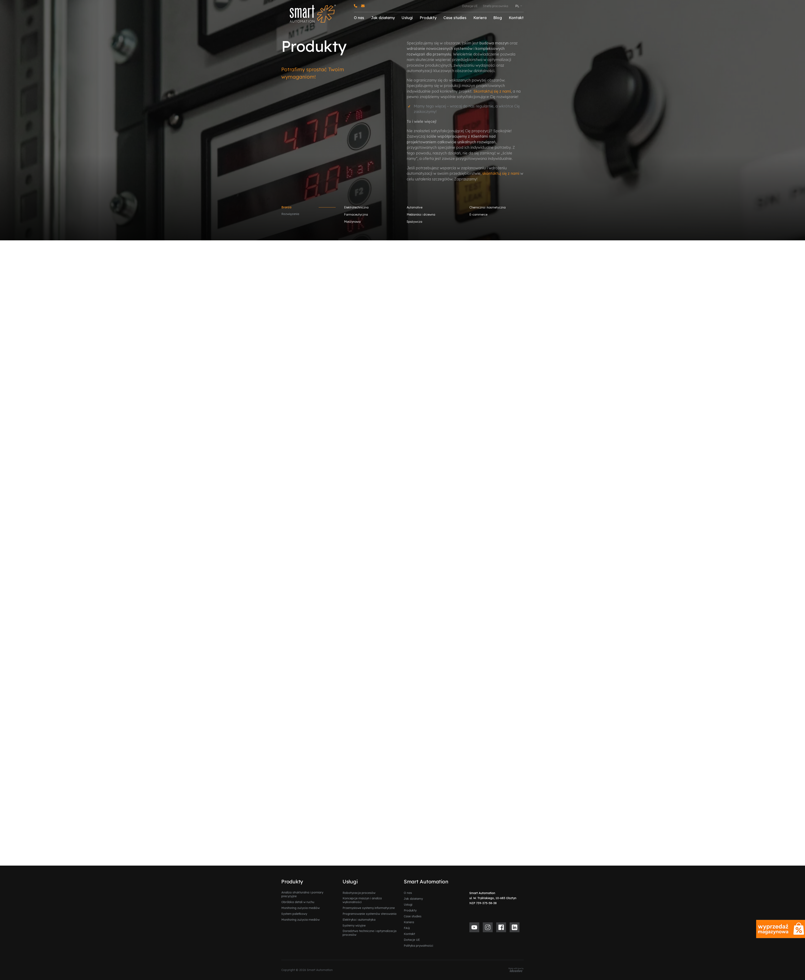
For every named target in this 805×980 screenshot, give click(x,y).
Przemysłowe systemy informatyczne (369, 908)
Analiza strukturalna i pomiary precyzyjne (302, 894)
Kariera (480, 17)
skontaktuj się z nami (500, 173)
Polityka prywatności (418, 946)
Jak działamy (383, 17)
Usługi (407, 17)
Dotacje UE (470, 6)
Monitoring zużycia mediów (300, 908)
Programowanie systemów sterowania (369, 914)
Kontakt (516, 17)
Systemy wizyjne (354, 925)
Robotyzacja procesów (359, 893)
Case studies (454, 17)
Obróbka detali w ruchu (297, 902)
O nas (359, 17)
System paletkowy (294, 914)
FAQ (407, 928)
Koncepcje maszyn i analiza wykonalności (362, 900)
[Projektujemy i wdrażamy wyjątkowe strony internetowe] (516, 970)
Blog (497, 17)
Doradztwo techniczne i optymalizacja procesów (369, 933)
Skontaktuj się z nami (492, 91)
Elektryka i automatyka (359, 920)
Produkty (428, 17)
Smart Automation (426, 881)
